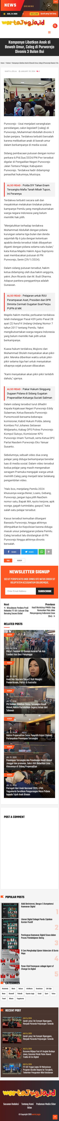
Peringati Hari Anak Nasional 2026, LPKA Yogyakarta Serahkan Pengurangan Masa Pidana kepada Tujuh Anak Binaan (28, 791)
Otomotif (11, 993)
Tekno (53, 993)
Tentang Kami (27, 1104)
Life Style (49, 988)
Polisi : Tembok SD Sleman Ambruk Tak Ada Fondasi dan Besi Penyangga (25, 653)
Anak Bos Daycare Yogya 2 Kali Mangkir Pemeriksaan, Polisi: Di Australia (24, 681)
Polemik (19, 993)
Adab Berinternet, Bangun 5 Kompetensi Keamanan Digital (37, 905)
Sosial (39, 993)
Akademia (5, 988)
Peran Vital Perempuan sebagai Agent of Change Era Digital (37, 967)
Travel (4, 998)
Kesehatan (39, 988)
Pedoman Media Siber (46, 1104)
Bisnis (13, 988)
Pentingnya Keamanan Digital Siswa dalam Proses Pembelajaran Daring (38, 936)
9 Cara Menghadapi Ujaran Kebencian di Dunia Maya (39, 952)
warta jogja (36, 1114)
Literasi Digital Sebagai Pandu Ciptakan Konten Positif (36, 920)
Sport (46, 993)
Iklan (29, 1108)
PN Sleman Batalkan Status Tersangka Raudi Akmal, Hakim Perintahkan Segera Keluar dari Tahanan (27, 707)
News (3, 993)
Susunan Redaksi (11, 1104)
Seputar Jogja (30, 993)
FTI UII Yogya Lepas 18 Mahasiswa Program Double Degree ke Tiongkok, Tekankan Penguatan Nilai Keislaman (38, 1070)
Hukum (19, 560)
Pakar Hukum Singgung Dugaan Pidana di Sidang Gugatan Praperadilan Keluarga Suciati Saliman (29, 393)
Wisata (11, 998)
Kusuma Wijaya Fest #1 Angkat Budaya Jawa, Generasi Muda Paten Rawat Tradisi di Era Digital (39, 1054)
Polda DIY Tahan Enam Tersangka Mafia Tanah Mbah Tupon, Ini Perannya (28, 189)
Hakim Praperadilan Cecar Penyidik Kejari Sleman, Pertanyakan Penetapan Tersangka (29, 737)
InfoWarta (29, 988)
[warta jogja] (29, 1097)
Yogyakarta (20, 998)
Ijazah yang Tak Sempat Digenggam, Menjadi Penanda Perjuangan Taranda (38, 1022)
